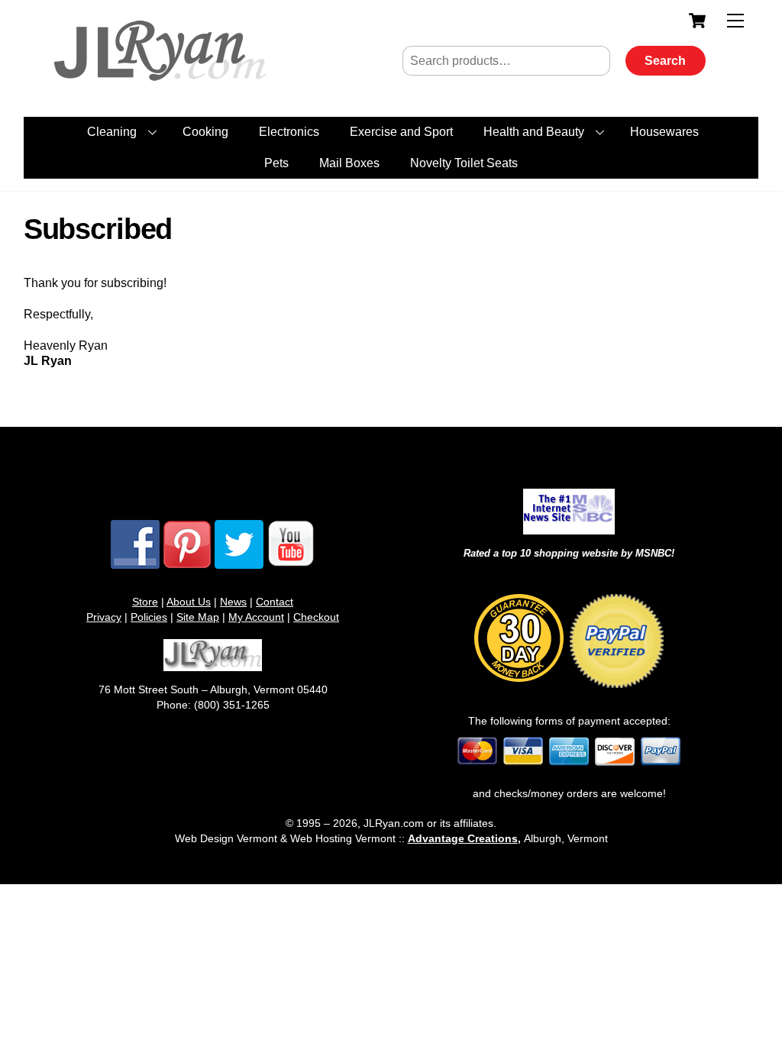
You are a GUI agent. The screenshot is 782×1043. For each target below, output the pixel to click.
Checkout (316, 617)
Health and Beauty (533, 131)
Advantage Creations (463, 838)
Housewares (664, 131)
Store (145, 602)
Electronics (289, 131)
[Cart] (697, 20)
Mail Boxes (349, 163)
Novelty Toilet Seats (464, 163)
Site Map (197, 617)
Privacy (103, 617)
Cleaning (112, 131)
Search (665, 60)
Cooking (205, 131)
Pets (276, 163)
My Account (256, 617)
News (233, 602)
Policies (149, 617)
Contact (274, 602)
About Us (188, 602)
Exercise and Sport (401, 131)
